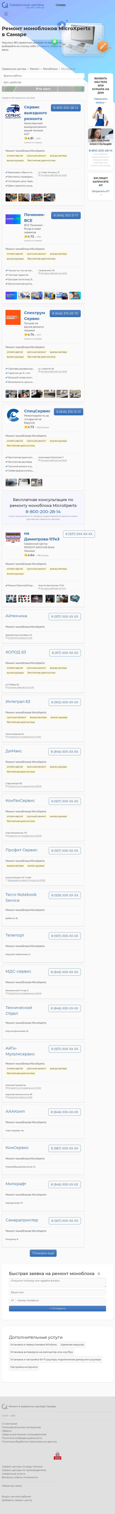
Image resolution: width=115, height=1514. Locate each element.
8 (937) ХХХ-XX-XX (79, 534)
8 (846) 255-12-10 (68, 412)
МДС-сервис (18, 971)
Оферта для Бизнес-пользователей (24, 1434)
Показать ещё (43, 1253)
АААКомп (15, 1111)
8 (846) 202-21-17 (66, 215)
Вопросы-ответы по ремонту (20, 1477)
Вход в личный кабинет (16, 1496)
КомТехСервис (20, 800)
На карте (44, 88)
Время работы (13, 75)
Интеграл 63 (18, 701)
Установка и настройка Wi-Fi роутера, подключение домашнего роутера (55, 1359)
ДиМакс (14, 751)
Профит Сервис (22, 850)
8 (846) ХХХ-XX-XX (64, 751)
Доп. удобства (12, 82)
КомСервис (17, 1147)
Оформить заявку (100, 100)
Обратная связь (12, 1485)
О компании (9, 1423)
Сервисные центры (14, 68)
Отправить (59, 1308)
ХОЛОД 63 (16, 652)
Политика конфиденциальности (22, 1438)
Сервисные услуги (13, 1473)
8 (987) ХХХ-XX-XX (64, 1148)
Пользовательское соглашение (21, 1427)
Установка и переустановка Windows (33, 1344)
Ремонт (34, 68)
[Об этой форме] (99, 1274)
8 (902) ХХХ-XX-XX (64, 702)
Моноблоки (50, 68)
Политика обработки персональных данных (29, 1441)
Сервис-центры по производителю (24, 1470)
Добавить (17, 1500)
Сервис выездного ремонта (35, 113)
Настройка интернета (24, 1367)
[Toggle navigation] (6, 14)
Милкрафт (16, 1183)
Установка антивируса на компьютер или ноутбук (41, 1352)
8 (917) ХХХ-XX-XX (65, 653)
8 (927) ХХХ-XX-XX (64, 801)
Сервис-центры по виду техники (22, 1466)
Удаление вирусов (72, 1344)
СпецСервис (37, 411)
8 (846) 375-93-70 (65, 313)
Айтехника (16, 615)
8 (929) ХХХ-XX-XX (64, 895)
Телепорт (15, 935)
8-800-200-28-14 (65, 108)
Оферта (7, 1430)
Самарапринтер (22, 1220)
